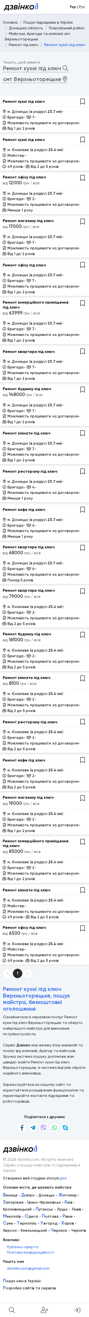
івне (68, 1216)
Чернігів (78, 1230)
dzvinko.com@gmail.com (28, 1268)
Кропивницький (17, 1209)
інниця (10, 1195)
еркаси (59, 1230)
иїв (68, 1202)
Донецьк (46, 1195)
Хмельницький (34, 1230)
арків (67, 1223)
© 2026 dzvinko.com (21, 1159)
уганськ (44, 1209)
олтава (50, 1216)
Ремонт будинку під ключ (27, 388)
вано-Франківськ (44, 1202)
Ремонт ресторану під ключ (30, 471)
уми (8, 1223)
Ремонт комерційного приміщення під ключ (35, 304)
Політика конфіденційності (30, 1252)
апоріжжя (13, 1202)
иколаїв (12, 1216)
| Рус (77, 7)
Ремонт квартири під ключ (29, 351)
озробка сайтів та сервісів (29, 1288)
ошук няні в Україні (22, 1281)
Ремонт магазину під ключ (28, 220)
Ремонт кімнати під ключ (26, 433)
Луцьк (62, 1209)
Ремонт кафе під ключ (24, 509)
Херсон (10, 1230)
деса (31, 1216)
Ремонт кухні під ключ (24, 101)
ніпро (28, 1195)
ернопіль (27, 1223)
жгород (48, 1223)
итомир (68, 1195)
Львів (76, 1209)
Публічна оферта (22, 1247)
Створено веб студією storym (35, 1178)
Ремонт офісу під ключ (24, 177)
